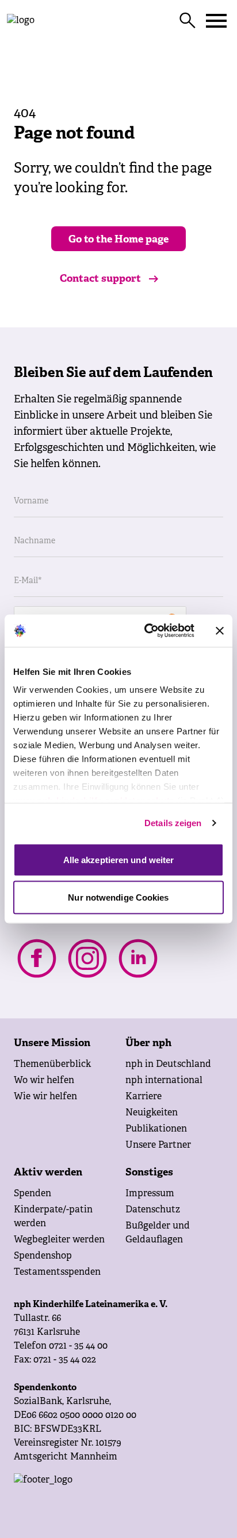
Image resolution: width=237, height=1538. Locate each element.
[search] (187, 21)
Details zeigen (172, 823)
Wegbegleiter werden (59, 1240)
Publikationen (156, 1129)
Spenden (32, 1194)
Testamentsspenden (57, 1272)
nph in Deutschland (168, 1064)
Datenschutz (152, 1210)
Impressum (149, 1194)
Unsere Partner (158, 1145)
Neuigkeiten (151, 1113)
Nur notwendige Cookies (118, 897)
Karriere (143, 1097)
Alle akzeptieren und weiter (118, 859)
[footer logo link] (118, 1496)
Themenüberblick (52, 1064)
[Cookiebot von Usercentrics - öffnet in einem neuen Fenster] (146, 631)
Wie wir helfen (45, 1097)
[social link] (37, 958)
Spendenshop (43, 1256)
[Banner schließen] (220, 630)
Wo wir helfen (44, 1081)
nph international (163, 1081)
